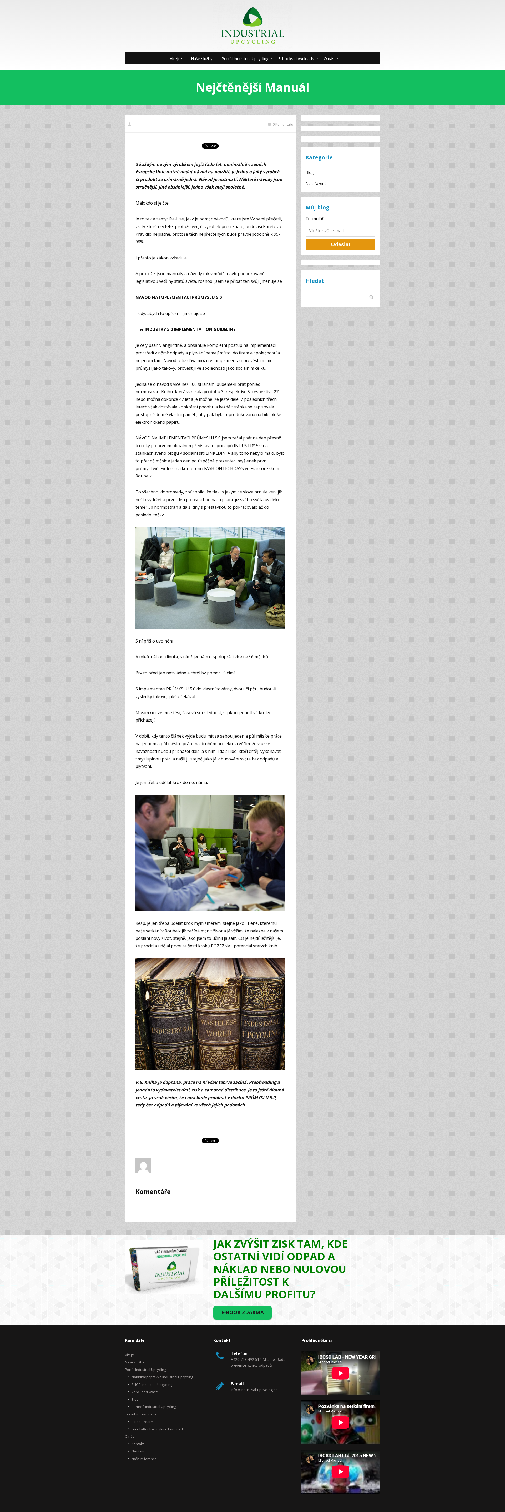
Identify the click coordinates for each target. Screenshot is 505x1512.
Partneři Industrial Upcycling (154, 1406)
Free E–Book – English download (157, 1429)
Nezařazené (316, 183)
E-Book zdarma (144, 1421)
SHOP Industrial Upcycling (152, 1384)
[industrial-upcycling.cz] (252, 26)
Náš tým (138, 1451)
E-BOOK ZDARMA (242, 1312)
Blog (310, 172)
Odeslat (340, 244)
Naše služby (202, 58)
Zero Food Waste (145, 1392)
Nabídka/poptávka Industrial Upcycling (162, 1377)
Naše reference (144, 1458)
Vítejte (176, 58)
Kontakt (138, 1443)
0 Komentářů (283, 124)
